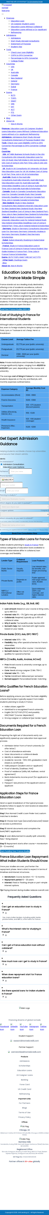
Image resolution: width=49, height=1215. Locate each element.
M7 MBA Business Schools (18, 154)
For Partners (24, 1103)
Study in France (16, 245)
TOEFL (13, 98)
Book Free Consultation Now (24, 533)
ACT (13, 109)
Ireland (14, 81)
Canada (14, 75)
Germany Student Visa (20, 234)
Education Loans (24, 1070)
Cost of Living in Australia (31, 185)
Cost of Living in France (18, 248)
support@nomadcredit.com (26, 1040)
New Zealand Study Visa (27, 208)
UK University (33, 168)
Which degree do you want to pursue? (16, 503)
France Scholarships (17, 254)
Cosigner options (24, 510)
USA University (19, 157)
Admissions (11, 35)
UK (12, 69)
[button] (6, 128)
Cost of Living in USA (14, 163)
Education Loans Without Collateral (26, 26)
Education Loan (17, 21)
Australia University (21, 180)
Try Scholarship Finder (35, 2)
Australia (15, 72)
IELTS (13, 95)
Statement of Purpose (21, 44)
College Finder (17, 61)
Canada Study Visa (25, 194)
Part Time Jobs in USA (33, 163)
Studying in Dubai (31, 240)
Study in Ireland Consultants (22, 217)
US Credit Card (24, 1089)
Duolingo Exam (20, 260)
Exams (9, 92)
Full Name (4, 471)
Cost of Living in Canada (29, 197)
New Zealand (16, 78)
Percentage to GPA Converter (24, 58)
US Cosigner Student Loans (23, 24)
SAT (12, 106)
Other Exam (16, 115)
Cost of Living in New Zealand (30, 211)
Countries (10, 64)
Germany (15, 84)
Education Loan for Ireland (22, 220)
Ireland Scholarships (39, 225)
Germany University (27, 231)
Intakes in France (15, 251)
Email (2, 491)
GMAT (13, 101)
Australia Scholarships (30, 188)
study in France (31, 545)
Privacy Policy (44, 530)
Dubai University (15, 240)
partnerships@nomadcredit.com (26, 1051)
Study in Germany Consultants (25, 228)
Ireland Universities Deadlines (18, 223)
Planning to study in (8, 495)
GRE (12, 104)
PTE (12, 112)
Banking (24, 1079)
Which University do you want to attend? (16, 518)
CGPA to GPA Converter (22, 55)
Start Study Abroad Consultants (25, 41)
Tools (8, 49)
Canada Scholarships (29, 200)
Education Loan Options (13, 467)
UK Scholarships (31, 174)
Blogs (24, 1107)
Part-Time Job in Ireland (19, 225)
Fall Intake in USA (25, 160)
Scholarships (24, 1065)
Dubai (13, 86)
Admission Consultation (13, 464)
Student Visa (16, 46)
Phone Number (6, 476)
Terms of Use (32, 530)
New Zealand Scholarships (36, 214)
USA (12, 66)
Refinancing (16, 32)
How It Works (17, 124)
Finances (10, 18)
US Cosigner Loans (24, 1075)
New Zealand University (23, 205)
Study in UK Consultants (16, 168)
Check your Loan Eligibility (22, 52)
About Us (10, 121)
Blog (8, 118)
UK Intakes (30, 171)
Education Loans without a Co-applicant (29, 29)
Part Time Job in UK (15, 174)
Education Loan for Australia (18, 183)
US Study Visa (11, 160)
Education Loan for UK (15, 171)
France (14, 89)
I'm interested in (7, 462)
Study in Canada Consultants (23, 191)
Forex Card (25, 1084)
